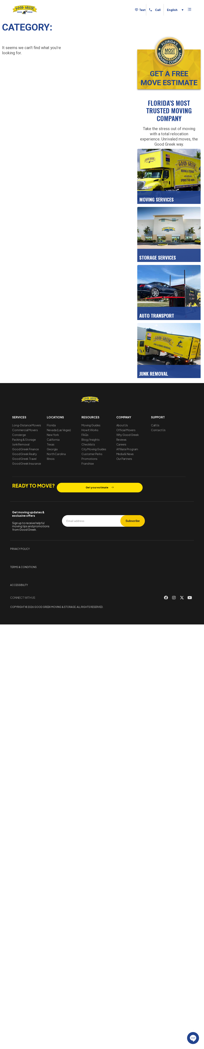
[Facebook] (166, 598)
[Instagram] (174, 598)
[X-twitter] (182, 598)
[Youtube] (190, 598)
